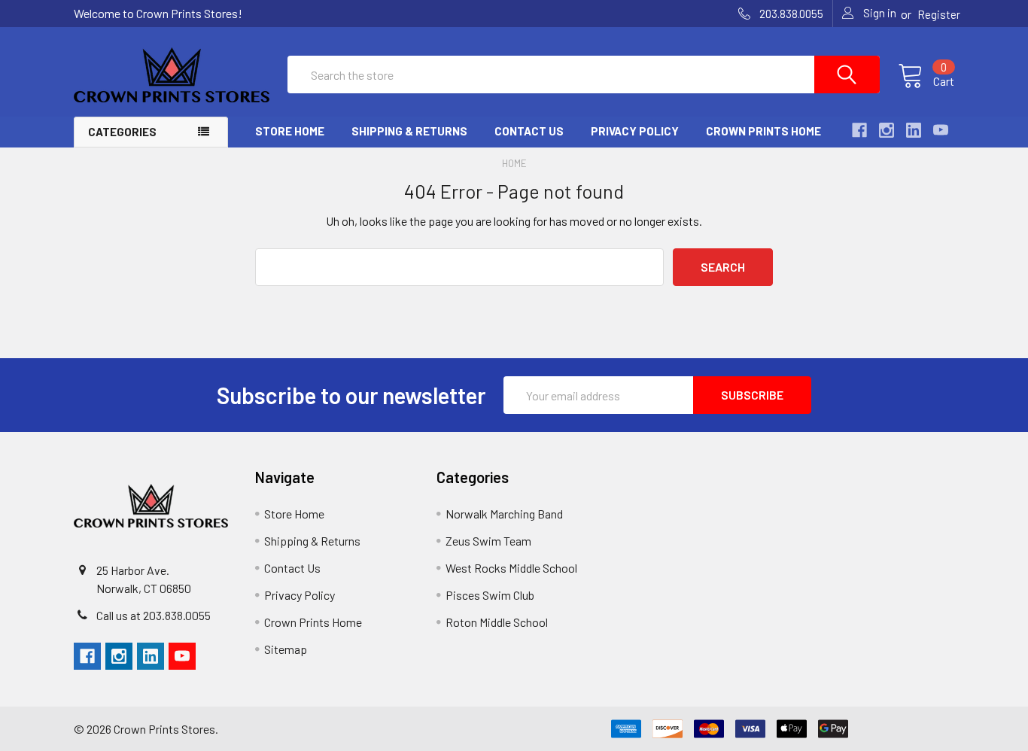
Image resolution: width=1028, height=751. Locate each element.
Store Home (289, 131)
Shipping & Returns (409, 131)
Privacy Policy (635, 131)
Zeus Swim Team (488, 541)
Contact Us (529, 131)
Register (938, 14)
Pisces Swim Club (490, 595)
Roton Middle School (497, 622)
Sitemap (285, 649)
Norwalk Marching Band (504, 513)
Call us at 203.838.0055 (153, 615)
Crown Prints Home (763, 131)
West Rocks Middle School (511, 568)
